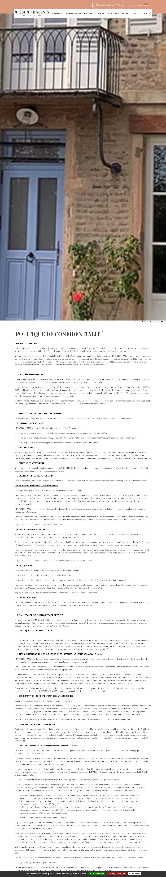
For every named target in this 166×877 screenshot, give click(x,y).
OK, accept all (97, 874)
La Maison (57, 13)
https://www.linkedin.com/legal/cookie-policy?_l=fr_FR (116, 798)
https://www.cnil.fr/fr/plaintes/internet (53, 626)
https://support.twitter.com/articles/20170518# (39, 804)
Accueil (137, 322)
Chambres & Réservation (79, 13)
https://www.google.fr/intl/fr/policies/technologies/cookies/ (43, 813)
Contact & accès (141, 13)
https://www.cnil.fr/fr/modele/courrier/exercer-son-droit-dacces (41, 524)
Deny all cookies (117, 874)
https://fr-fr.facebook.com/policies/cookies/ (121, 795)
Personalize (134, 874)
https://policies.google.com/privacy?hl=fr (104, 779)
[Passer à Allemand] (146, 5)
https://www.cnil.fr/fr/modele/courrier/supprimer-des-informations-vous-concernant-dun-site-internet (57, 592)
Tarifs (125, 13)
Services (100, 13)
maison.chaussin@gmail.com (130, 5)
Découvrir (113, 13)
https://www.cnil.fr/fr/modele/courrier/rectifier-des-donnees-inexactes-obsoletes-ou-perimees (54, 560)
